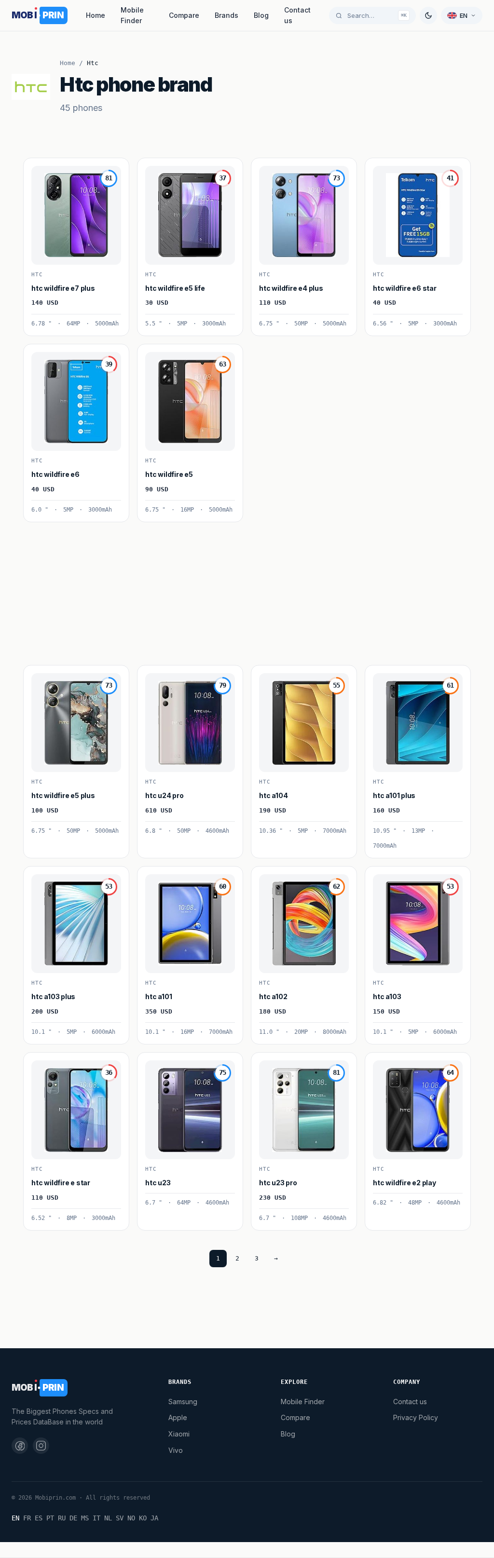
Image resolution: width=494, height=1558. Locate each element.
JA (154, 1518)
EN (15, 1518)
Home (95, 15)
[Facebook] (20, 1445)
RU (62, 1518)
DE (73, 1518)
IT (96, 1518)
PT (50, 1518)
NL (108, 1518)
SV (120, 1518)
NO (131, 1518)
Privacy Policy (415, 1417)
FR (27, 1518)
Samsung (182, 1401)
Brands (226, 15)
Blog (261, 15)
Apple (177, 1417)
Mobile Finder (132, 15)
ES (38, 1518)
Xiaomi (179, 1434)
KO (143, 1518)
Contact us (297, 15)
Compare (184, 15)
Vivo (175, 1450)
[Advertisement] (247, 589)
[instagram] (41, 1445)
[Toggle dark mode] (428, 15)
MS (85, 1518)
